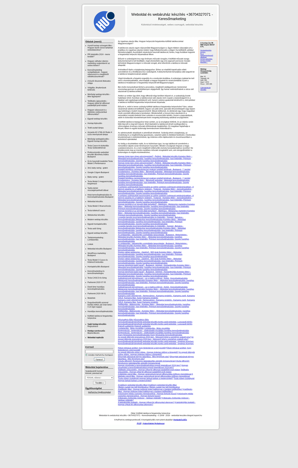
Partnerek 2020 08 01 (97, 293)
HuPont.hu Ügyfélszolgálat (99, 392)
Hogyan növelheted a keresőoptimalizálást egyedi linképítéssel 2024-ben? (149, 365)
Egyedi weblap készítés (97, 119)
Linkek (90, 244)
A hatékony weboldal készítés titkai (132, 385)
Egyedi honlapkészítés (97, 224)
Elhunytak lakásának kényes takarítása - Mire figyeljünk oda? (143, 357)
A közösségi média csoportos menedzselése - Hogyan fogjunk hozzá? (147, 394)
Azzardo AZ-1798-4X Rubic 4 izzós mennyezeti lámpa (100, 133)
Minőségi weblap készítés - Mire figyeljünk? (99, 95)
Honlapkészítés (180, 420)
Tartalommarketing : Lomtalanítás (96, 238)
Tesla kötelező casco (96, 210)
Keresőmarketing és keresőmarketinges (96, 272)
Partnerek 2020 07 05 (97, 282)
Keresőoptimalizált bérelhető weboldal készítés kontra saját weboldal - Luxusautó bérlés (155, 322)
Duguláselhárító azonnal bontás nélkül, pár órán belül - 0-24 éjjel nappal (100, 304)
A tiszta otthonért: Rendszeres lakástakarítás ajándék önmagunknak (146, 361)
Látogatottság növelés (205, 88)
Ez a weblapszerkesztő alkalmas (206, 55)
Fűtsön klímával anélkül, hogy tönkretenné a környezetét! (142, 348)
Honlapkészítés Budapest (98, 267)
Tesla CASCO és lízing (97, 278)
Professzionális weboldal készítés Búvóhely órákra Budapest (98, 154)
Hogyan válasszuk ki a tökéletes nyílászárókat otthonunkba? (97, 112)
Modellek (91, 298)
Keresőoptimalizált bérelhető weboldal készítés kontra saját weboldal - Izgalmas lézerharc (156, 341)
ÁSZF (139, 423)
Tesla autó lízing (94, 228)
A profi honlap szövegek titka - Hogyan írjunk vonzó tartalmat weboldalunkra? (100, 47)
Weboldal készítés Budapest (99, 249)
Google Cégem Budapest (98, 172)
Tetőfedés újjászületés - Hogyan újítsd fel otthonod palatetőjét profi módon (99, 103)
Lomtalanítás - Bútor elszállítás (131, 328)
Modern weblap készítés (98, 219)
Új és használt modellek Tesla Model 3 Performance (100, 162)
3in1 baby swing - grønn (98, 168)
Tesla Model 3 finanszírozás (99, 206)
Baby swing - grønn (96, 177)
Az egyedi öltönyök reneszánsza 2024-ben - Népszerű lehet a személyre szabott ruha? (154, 337)
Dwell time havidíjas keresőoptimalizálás (96, 288)
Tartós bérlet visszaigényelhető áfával (98, 189)
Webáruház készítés (96, 215)
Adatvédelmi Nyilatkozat (154, 423)
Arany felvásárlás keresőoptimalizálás (134, 335)
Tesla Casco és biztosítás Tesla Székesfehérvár (98, 147)
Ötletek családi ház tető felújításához (133, 387)
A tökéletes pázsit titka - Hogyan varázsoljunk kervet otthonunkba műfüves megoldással (154, 374)
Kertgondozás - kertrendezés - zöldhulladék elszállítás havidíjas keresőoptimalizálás (153, 330)
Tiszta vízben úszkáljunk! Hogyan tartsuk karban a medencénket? (145, 378)
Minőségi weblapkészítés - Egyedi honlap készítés (99, 140)
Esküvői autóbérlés (126, 326)
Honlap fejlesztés (95, 123)
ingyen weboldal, (206, 59)
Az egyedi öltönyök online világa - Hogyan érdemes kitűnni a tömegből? (148, 352)
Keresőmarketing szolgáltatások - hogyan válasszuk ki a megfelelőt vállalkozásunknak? (98, 73)
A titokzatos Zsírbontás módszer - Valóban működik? (140, 398)
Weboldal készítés (95, 201)
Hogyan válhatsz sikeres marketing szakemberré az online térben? (99, 63)
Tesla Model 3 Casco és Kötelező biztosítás (98, 261)
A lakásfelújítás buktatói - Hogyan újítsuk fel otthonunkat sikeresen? (146, 402)
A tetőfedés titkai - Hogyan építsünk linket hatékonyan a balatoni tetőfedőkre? (150, 389)
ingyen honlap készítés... (205, 61)
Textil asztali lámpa (96, 128)
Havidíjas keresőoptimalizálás (100, 311)
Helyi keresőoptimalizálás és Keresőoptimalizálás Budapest (100, 196)
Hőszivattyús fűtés (125, 320)
